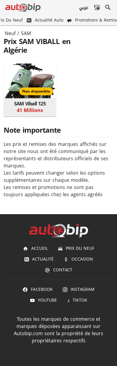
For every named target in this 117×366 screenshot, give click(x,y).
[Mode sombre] (97, 7)
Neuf (10, 33)
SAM (26, 33)
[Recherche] (108, 7)
